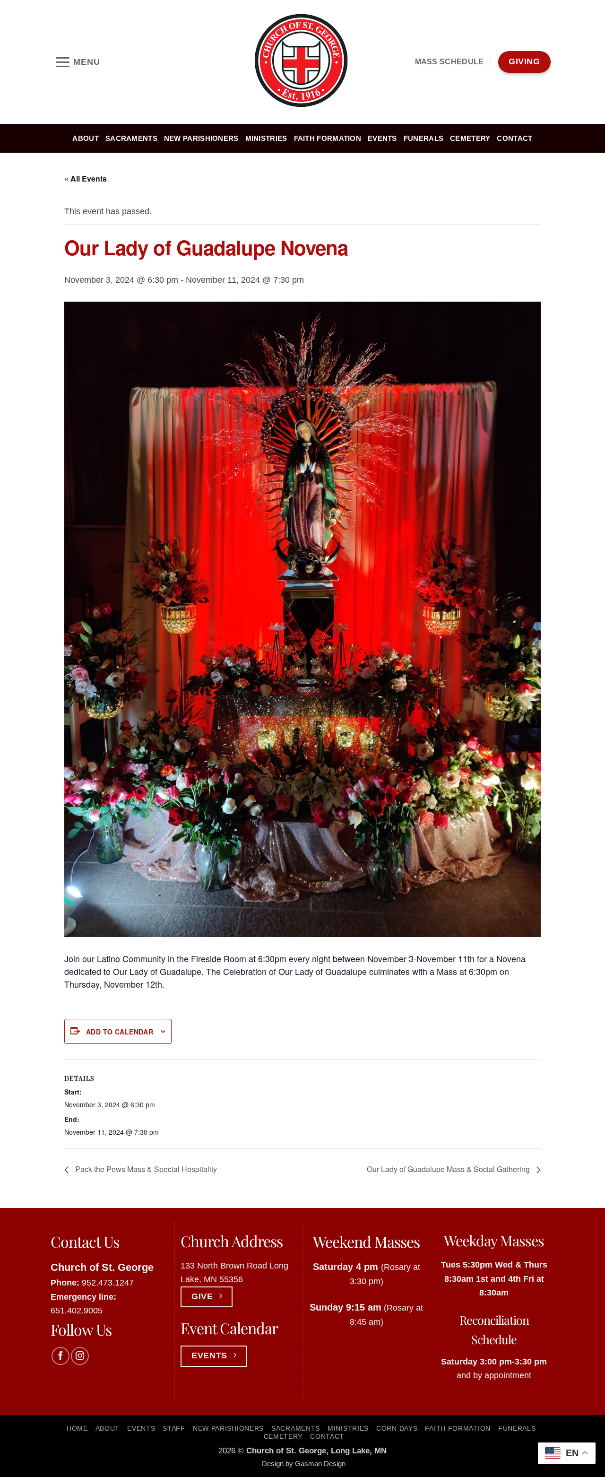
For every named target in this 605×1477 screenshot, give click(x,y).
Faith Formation (327, 138)
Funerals (423, 138)
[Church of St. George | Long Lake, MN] (302, 62)
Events (382, 138)
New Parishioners (201, 138)
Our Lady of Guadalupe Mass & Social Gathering (449, 1169)
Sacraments (131, 138)
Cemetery (470, 138)
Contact (514, 138)
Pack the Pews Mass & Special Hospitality (145, 1169)
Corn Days (396, 1428)
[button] (77, 62)
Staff (174, 1428)
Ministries (266, 138)
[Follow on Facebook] (60, 1356)
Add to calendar (119, 1031)
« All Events (85, 178)
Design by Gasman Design (304, 1464)
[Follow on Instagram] (80, 1356)
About (85, 138)
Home (77, 1428)
